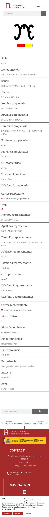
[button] (38, 6)
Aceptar (6, 513)
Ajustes (28, 513)
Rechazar (18, 513)
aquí (13, 509)
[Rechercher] (43, 13)
